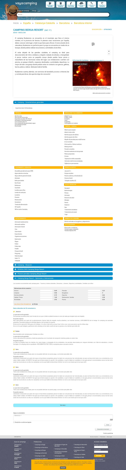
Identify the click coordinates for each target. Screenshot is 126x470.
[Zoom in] (109, 51)
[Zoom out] (109, 53)
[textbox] (63, 15)
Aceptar (63, 467)
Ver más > (63, 405)
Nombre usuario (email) (100, 445)
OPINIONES (108, 29)
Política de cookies (78, 464)
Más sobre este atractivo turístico (101, 93)
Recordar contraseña (98, 459)
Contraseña (97, 450)
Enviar (107, 424)
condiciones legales (26, 422)
